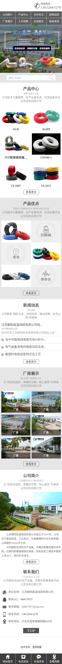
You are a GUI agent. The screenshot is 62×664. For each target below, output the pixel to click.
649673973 (26, 599)
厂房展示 (8, 21)
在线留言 (39, 21)
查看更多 (31, 192)
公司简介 (8, 14)
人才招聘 (23, 21)
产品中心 (23, 14)
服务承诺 (54, 21)
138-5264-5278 (51, 7)
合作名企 (39, 14)
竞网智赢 (36, 647)
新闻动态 (54, 14)
